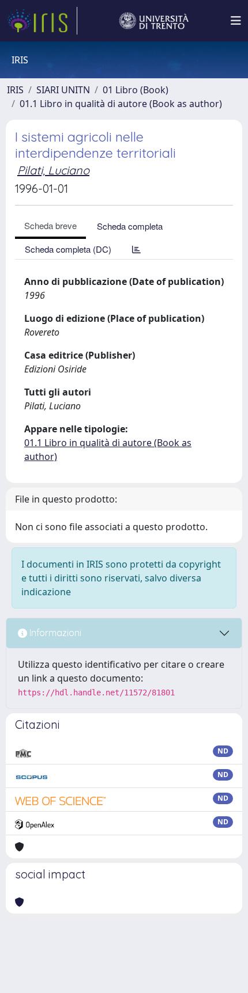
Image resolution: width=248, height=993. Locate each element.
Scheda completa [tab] (130, 226)
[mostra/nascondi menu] (236, 20)
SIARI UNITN (63, 89)
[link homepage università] (154, 21)
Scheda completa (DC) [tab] (68, 249)
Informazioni (54, 632)
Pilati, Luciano (53, 170)
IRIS (15, 89)
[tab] (136, 249)
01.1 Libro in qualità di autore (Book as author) (121, 103)
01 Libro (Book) (135, 89)
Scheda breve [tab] (50, 225)
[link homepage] (42, 21)
